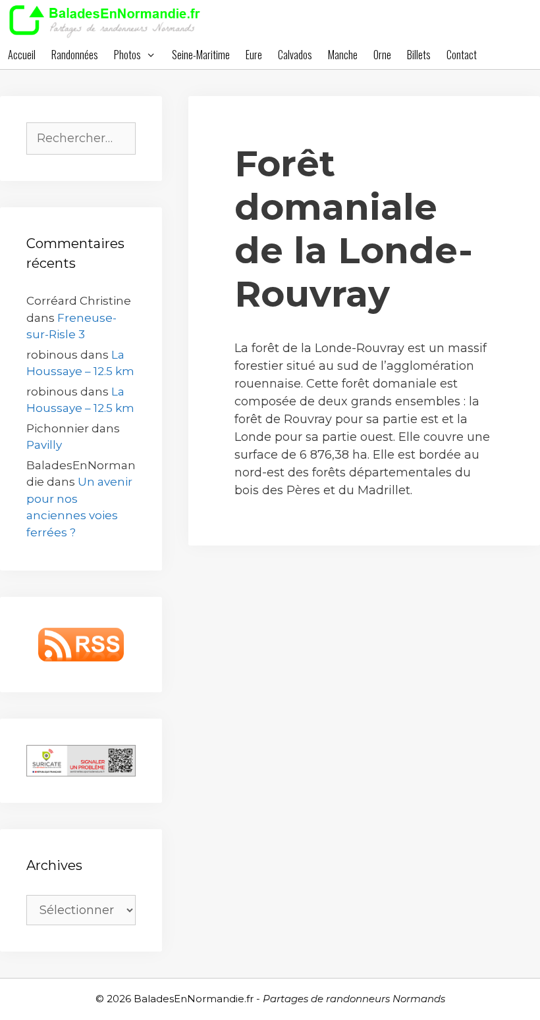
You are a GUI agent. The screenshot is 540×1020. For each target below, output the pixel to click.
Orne (382, 55)
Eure (254, 55)
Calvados (295, 55)
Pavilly (44, 444)
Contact (461, 55)
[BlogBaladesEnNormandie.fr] (108, 19)
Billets (419, 55)
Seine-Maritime (201, 55)
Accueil (22, 55)
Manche (343, 55)
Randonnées (74, 55)
